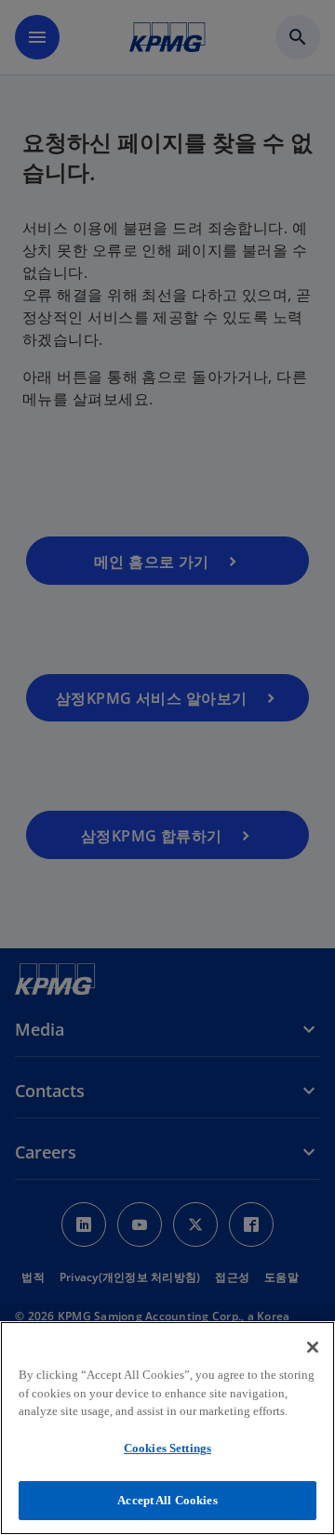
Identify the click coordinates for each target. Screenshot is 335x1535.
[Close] (312, 1347)
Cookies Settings (167, 1448)
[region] (167, 1428)
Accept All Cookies (167, 1500)
